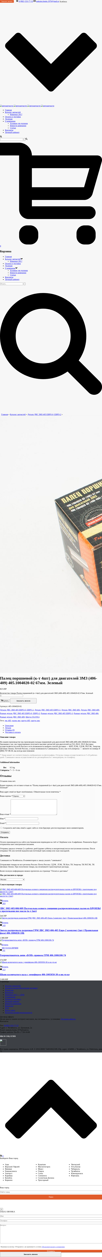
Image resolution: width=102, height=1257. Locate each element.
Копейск (8, 1178)
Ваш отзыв (5, 814)
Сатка (40, 1173)
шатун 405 (25, 721)
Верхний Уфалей (12, 1167)
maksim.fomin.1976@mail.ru (47, 1)
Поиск (51, 1197)
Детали (8, 728)
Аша (7, 1164)
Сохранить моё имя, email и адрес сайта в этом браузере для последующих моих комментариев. (43, 828)
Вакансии (9, 1006)
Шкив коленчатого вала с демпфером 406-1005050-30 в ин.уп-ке (35, 974)
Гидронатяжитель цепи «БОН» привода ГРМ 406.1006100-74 (33, 955)
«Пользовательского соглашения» (53, 1247)
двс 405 (8, 721)
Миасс (40, 1169)
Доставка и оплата (13, 732)
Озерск (41, 1171)
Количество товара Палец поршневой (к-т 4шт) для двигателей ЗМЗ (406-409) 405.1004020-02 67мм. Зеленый (46, 693)
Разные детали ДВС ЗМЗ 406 (86, 713)
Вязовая (8, 1169)
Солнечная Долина (46, 1178)
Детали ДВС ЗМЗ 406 (70, 710)
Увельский (75, 1164)
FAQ (7, 1008)
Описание (9, 725)
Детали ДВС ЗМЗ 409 (90, 710)
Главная (8, 110)
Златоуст (8, 1173)
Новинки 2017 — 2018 (14, 995)
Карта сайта (10, 1010)
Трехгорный (43, 1180)
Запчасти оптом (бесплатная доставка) (21, 988)
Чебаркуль (75, 1169)
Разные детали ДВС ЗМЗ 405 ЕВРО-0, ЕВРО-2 (20, 713)
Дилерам (8, 119)
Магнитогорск (44, 1167)
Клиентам (9, 990)
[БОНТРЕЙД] (27, 106)
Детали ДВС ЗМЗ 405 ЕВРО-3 (47, 710)
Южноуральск (77, 1173)
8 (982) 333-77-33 (26, 1)
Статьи (13, 128)
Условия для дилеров (19, 123)
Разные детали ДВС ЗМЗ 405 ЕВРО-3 (57, 713)
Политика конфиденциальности (18, 1013)
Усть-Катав (75, 1167)
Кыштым (42, 1164)
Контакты (9, 130)
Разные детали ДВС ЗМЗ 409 (12, 717)
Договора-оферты (68, 1019)
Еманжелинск (11, 1171)
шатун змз (35, 721)
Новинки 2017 (16, 114)
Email (3, 823)
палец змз (16, 721)
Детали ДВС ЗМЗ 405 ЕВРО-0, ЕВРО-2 (44, 414)
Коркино (8, 1180)
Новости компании (18, 126)
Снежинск (42, 1176)
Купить (6, 701)
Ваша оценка (6, 796)
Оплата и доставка (13, 117)
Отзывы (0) (10, 730)
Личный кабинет (12, 132)
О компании (10, 121)
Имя (2, 819)
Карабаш (8, 1176)
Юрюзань (75, 1176)
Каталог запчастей (13, 112)
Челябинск (75, 1171)
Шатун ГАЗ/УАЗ (32, 717)
